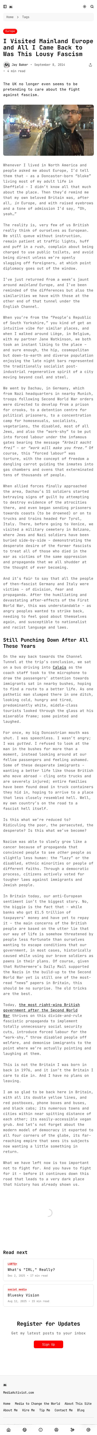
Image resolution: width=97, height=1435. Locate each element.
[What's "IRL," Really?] (48, 1270)
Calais (59, 667)
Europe (10, 31)
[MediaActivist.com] (11, 6)
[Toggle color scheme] (84, 6)
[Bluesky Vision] (48, 1295)
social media (17, 1289)
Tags (25, 17)
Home (10, 17)
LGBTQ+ (12, 1264)
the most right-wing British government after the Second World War (41, 1010)
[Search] (92, 6)
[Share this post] (90, 64)
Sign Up (48, 1344)
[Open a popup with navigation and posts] (5, 6)
